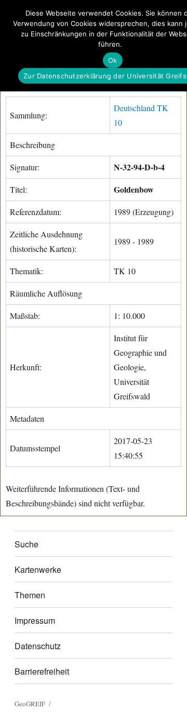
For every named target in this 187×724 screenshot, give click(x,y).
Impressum (35, 620)
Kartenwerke (38, 569)
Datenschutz (38, 646)
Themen (30, 595)
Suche (26, 544)
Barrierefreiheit (42, 671)
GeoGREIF (30, 703)
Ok (112, 60)
